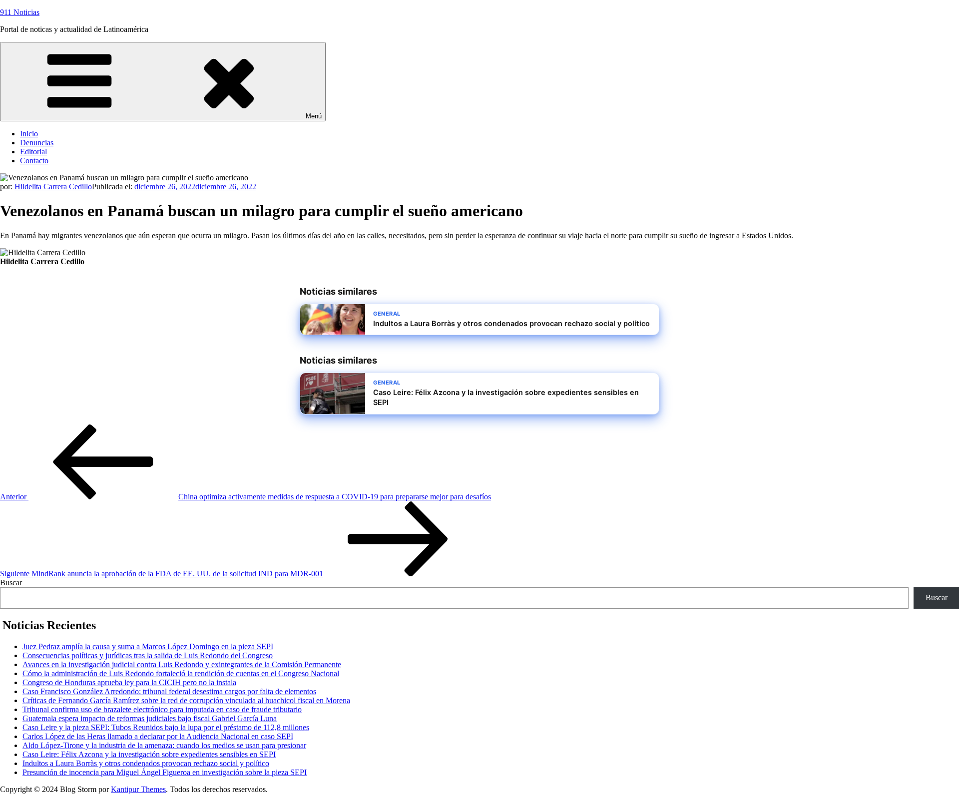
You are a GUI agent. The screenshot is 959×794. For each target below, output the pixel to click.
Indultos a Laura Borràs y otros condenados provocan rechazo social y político (145, 763)
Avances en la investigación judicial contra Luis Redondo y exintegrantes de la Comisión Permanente (181, 664)
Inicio (29, 133)
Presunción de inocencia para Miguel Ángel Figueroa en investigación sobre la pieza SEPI (164, 772)
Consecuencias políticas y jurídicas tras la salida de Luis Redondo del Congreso (147, 655)
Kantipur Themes (138, 789)
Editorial (33, 151)
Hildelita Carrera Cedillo (53, 186)
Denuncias (36, 142)
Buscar (11, 582)
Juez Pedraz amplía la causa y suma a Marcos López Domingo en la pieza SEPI (147, 646)
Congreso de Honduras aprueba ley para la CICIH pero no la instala (129, 682)
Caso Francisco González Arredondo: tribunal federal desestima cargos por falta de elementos (169, 691)
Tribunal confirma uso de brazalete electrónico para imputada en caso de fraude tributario (162, 709)
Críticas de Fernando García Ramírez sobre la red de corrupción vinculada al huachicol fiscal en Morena (186, 700)
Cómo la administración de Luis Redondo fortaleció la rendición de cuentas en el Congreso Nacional (180, 673)
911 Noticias (19, 12)
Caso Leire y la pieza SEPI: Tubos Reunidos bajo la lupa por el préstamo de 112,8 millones (165, 727)
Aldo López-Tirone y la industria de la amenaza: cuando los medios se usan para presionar (164, 745)
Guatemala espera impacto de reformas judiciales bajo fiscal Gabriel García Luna (149, 718)
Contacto (34, 160)
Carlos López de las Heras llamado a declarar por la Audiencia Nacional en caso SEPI (157, 736)
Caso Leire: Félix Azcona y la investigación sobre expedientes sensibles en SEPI (149, 754)
